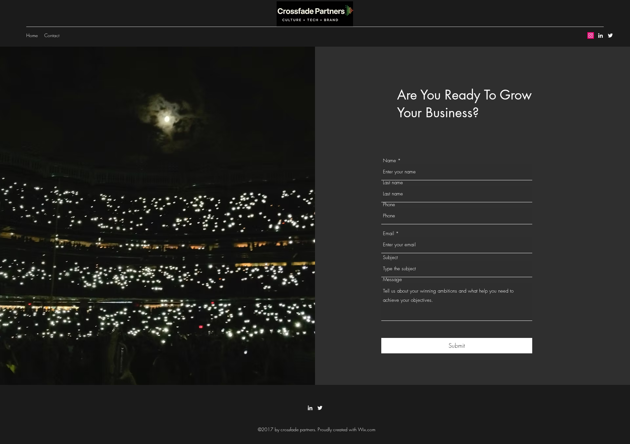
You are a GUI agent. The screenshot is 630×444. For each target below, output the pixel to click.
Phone (389, 204)
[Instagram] (590, 35)
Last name (393, 182)
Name (389, 160)
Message (392, 279)
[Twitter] (610, 35)
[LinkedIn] (600, 35)
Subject (390, 257)
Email (388, 233)
